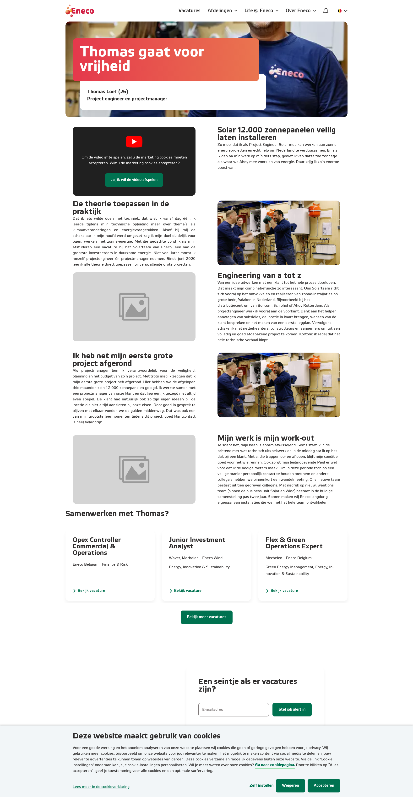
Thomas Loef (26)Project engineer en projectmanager (127, 95)
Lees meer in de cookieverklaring (101, 787)
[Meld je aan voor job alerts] (325, 10)
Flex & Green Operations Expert (294, 543)
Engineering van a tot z (259, 276)
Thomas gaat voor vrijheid (142, 60)
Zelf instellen (261, 785)
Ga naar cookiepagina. (275, 765)
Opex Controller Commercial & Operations (97, 546)
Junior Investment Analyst (197, 543)
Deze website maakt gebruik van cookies (146, 736)
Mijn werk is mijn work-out (265, 438)
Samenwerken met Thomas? (117, 514)
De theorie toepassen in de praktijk (121, 208)
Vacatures (190, 10)
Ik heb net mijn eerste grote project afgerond (123, 360)
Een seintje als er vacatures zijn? (247, 685)
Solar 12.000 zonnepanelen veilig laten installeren (276, 134)
